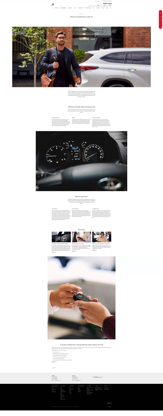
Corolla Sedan (54, 391)
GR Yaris (79, 387)
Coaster (70, 392)
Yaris (52, 387)
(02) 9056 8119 (109, 5)
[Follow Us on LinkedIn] (110, 403)
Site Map (67, 406)
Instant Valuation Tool (90, 392)
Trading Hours (57, 380)
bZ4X (61, 389)
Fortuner (61, 394)
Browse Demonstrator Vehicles (90, 390)
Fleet (93, 7)
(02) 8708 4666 (103, 5)
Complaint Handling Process (75, 406)
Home (52, 8)
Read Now (53, 252)
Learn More (54, 361)
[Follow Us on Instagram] (109, 403)
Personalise (98, 7)
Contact (107, 7)
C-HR (61, 392)
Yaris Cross (62, 395)
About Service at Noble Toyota (98, 390)
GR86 (79, 389)
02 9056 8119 (97, 5)
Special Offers (70, 7)
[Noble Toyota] (52, 4)
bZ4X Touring (62, 390)
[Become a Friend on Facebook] (108, 403)
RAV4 (61, 387)
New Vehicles (57, 7)
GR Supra (79, 391)
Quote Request (89, 393)
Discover (103, 7)
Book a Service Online (98, 387)
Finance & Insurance (88, 7)
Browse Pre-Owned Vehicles (89, 388)
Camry (53, 390)
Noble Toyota (107, 3)
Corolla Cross (62, 396)
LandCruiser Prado (63, 391)
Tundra (70, 390)
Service (75, 7)
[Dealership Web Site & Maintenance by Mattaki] (109, 406)
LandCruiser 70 (71, 389)
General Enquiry (106, 389)
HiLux (70, 387)
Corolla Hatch (54, 389)
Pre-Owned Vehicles (63, 7)
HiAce (70, 391)
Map (52, 380)
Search (110, 8)
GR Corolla (79, 390)
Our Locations (106, 387)
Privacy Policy (70, 406)
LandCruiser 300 (62, 399)
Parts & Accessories (80, 7)
